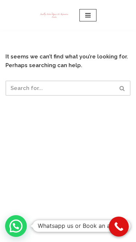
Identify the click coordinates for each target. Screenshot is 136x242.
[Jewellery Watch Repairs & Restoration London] (54, 15)
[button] (16, 226)
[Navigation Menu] (87, 15)
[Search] (122, 88)
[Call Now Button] (119, 227)
